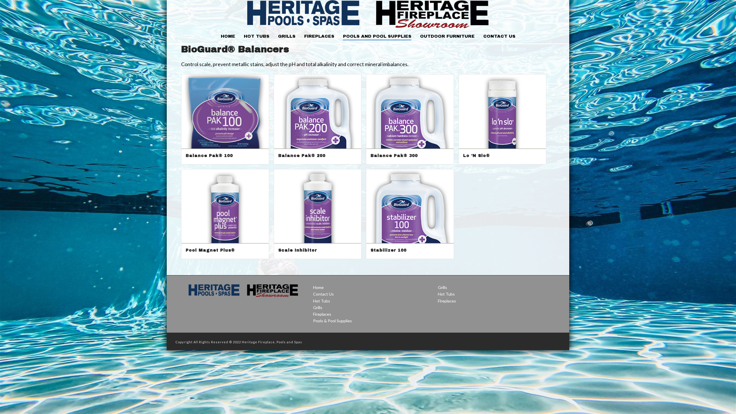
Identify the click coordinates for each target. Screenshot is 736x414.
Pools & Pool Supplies (332, 320)
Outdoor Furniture (447, 36)
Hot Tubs (256, 36)
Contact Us (499, 36)
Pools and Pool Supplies (377, 36)
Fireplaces (319, 36)
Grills (287, 36)
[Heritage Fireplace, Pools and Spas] (367, 14)
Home (228, 36)
